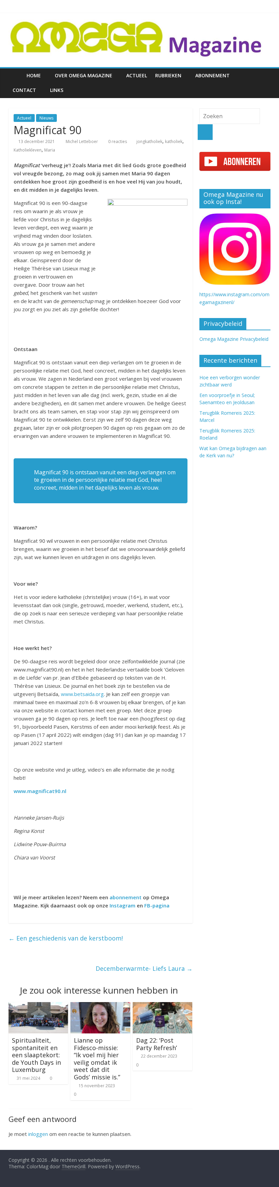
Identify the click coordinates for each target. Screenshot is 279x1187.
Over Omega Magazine (83, 75)
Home (34, 75)
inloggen (38, 1133)
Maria (49, 150)
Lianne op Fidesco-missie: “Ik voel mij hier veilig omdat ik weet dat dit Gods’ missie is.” (97, 1058)
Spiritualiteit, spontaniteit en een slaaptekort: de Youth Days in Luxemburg (36, 1055)
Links (56, 90)
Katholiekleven (28, 150)
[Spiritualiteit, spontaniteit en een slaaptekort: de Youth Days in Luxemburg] (38, 1006)
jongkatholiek (149, 141)
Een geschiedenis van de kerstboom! (66, 938)
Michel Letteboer (82, 141)
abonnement (126, 897)
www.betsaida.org (82, 694)
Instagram (122, 905)
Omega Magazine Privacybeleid (233, 339)
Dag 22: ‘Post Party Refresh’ (156, 1044)
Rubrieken (168, 75)
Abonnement (212, 75)
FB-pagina (157, 905)
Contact (24, 90)
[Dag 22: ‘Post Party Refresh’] (163, 1006)
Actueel (136, 75)
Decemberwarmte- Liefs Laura (144, 968)
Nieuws (46, 118)
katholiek (173, 141)
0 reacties (117, 141)
